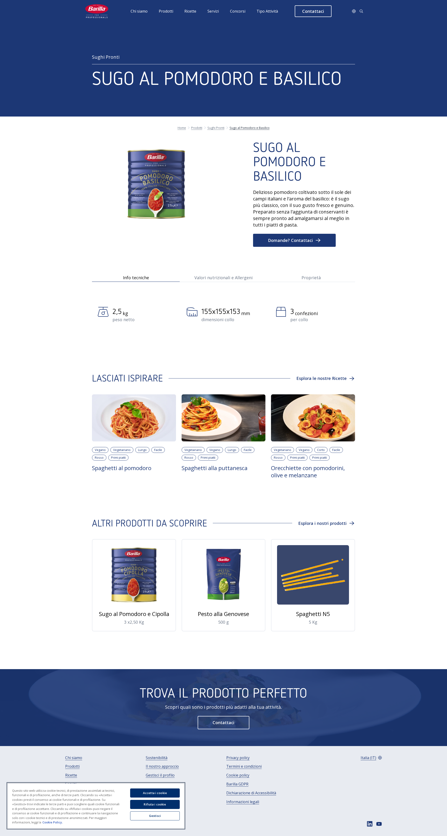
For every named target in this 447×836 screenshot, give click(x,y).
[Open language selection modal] (354, 11)
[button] (313, 11)
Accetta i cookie (155, 793)
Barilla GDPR (237, 784)
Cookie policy (237, 775)
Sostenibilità (156, 757)
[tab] (135, 277)
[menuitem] (145, 11)
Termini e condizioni (244, 766)
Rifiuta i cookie (155, 804)
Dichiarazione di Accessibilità (251, 793)
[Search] (361, 11)
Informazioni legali (242, 801)
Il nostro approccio (162, 766)
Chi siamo (139, 11)
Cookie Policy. (52, 822)
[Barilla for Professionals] (97, 11)
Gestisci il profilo (160, 775)
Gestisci (155, 816)
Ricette (190, 11)
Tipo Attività (267, 11)
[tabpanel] (223, 319)
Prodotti (166, 11)
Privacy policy (238, 757)
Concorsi (237, 11)
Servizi (213, 11)
